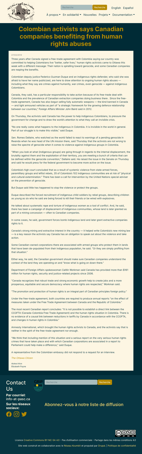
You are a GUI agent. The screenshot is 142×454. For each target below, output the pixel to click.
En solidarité (71, 14)
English (116, 8)
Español (128, 8)
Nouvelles (90, 14)
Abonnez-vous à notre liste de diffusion (84, 404)
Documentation (122, 14)
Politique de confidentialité (122, 445)
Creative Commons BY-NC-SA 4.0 (41, 440)
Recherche (99, 7)
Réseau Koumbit (72, 445)
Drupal (101, 445)
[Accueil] (21, 11)
